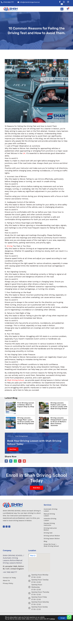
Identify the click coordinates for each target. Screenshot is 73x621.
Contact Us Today (9, 578)
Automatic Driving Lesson (50, 510)
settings (52, 619)
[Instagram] (9, 527)
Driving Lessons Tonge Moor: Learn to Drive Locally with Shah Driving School (25, 420)
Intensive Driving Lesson (50, 519)
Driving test (48, 533)
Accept (63, 618)
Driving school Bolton (52, 536)
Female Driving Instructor (49, 524)
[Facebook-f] (4, 527)
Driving (9, 246)
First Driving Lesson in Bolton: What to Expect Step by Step (25, 405)
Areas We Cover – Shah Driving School (51, 545)
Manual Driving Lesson (49, 515)
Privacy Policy (8, 583)
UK (24, 153)
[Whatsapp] (7, 527)
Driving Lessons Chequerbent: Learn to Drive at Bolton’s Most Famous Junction (59, 421)
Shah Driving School (15, 380)
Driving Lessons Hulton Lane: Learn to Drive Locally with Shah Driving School (59, 405)
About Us (6, 580)
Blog (45, 541)
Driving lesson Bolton (52, 538)
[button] (62, 9)
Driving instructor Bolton (50, 529)
